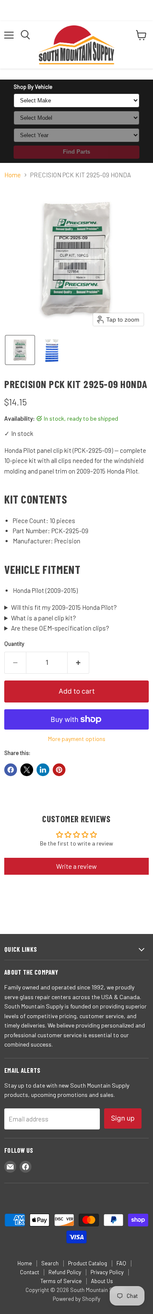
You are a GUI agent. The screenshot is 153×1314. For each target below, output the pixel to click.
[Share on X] (26, 769)
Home (12, 175)
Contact (29, 1272)
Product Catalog (87, 1263)
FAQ (121, 1263)
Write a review (76, 866)
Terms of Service (61, 1281)
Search (50, 1263)
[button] (20, 350)
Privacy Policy (107, 1272)
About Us (102, 1281)
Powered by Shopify (76, 1298)
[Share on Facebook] (10, 769)
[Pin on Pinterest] (59, 769)
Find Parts (76, 152)
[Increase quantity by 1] (78, 663)
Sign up (123, 1118)
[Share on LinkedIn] (43, 769)
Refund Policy (64, 1272)
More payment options (76, 739)
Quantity (14, 644)
